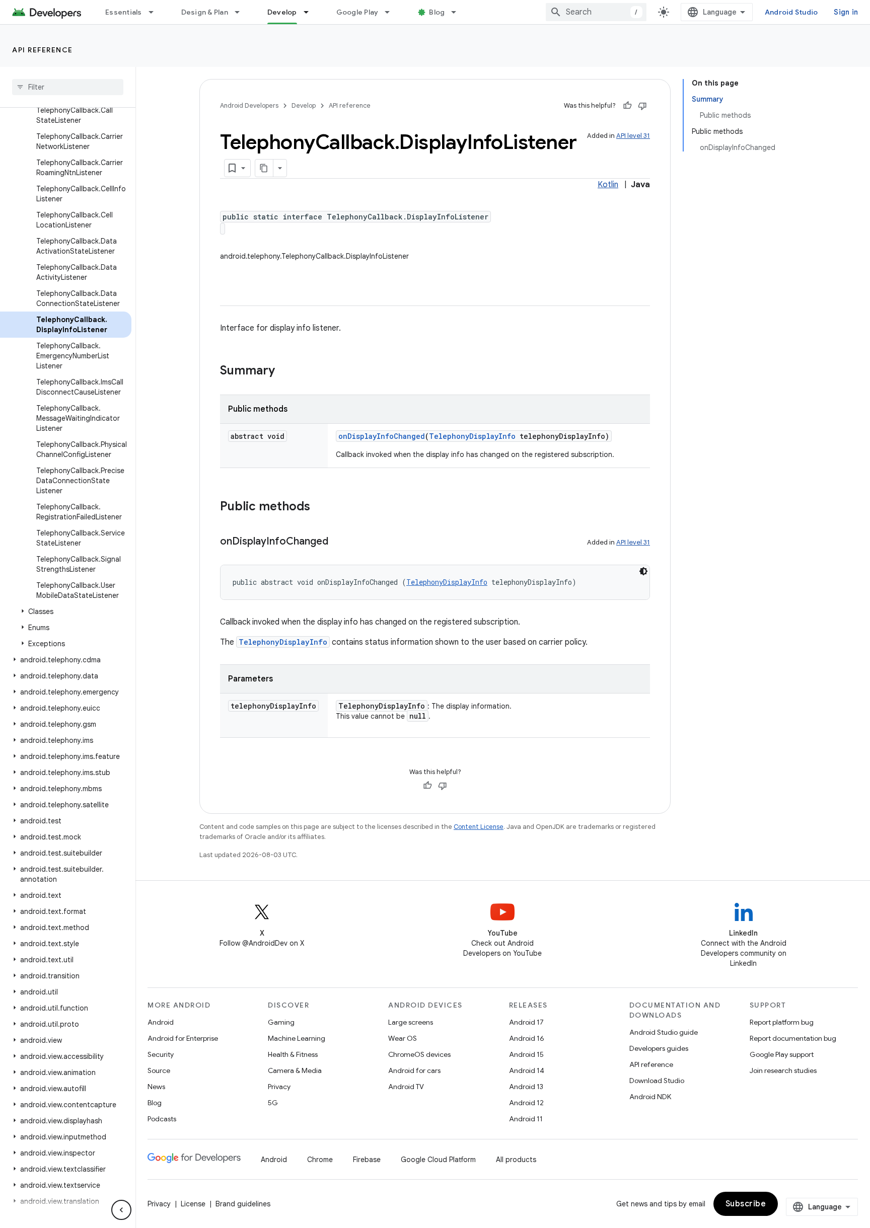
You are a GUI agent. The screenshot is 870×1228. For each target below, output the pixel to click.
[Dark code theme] (643, 571)
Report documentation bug (793, 1038)
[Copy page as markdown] (264, 168)
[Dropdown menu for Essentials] (155, 12)
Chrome (320, 1159)
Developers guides (658, 1048)
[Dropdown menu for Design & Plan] (241, 12)
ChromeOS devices (419, 1054)
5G (273, 1102)
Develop (282, 12)
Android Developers (249, 105)
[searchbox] (67, 87)
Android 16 (526, 1038)
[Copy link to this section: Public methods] (320, 507)
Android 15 (526, 1054)
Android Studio (791, 12)
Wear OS (402, 1038)
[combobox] (596, 12)
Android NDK (650, 1096)
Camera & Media (295, 1070)
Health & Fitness (293, 1054)
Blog (437, 12)
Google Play (357, 12)
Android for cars (414, 1070)
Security (161, 1054)
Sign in (846, 12)
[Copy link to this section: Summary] (285, 371)
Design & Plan (204, 12)
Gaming (281, 1022)
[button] (65, 611)
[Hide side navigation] (121, 1210)
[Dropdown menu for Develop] (310, 12)
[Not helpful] (642, 105)
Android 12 (526, 1102)
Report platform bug (782, 1022)
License (193, 1204)
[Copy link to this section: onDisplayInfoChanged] (338, 542)
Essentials (123, 12)
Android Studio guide (663, 1032)
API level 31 (633, 135)
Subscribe (746, 1204)
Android (161, 1022)
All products (516, 1159)
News (156, 1086)
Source (159, 1070)
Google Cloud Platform (438, 1159)
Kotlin (608, 185)
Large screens (410, 1022)
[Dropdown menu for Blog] (458, 12)
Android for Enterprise (183, 1038)
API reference (42, 49)
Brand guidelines (242, 1204)
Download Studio (656, 1080)
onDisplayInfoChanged (381, 436)
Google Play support (782, 1054)
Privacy (279, 1086)
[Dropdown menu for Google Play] (391, 12)
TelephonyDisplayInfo (472, 436)
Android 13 (526, 1086)
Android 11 (526, 1118)
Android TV (406, 1086)
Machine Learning (296, 1038)
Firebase (367, 1159)
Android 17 (526, 1022)
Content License (478, 826)
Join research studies (783, 1070)
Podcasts (162, 1118)
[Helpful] (627, 105)
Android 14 (526, 1070)
